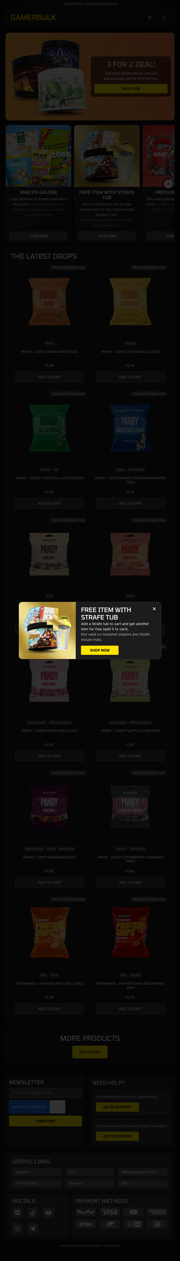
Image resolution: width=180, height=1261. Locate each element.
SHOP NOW (100, 650)
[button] (154, 608)
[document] (90, 630)
